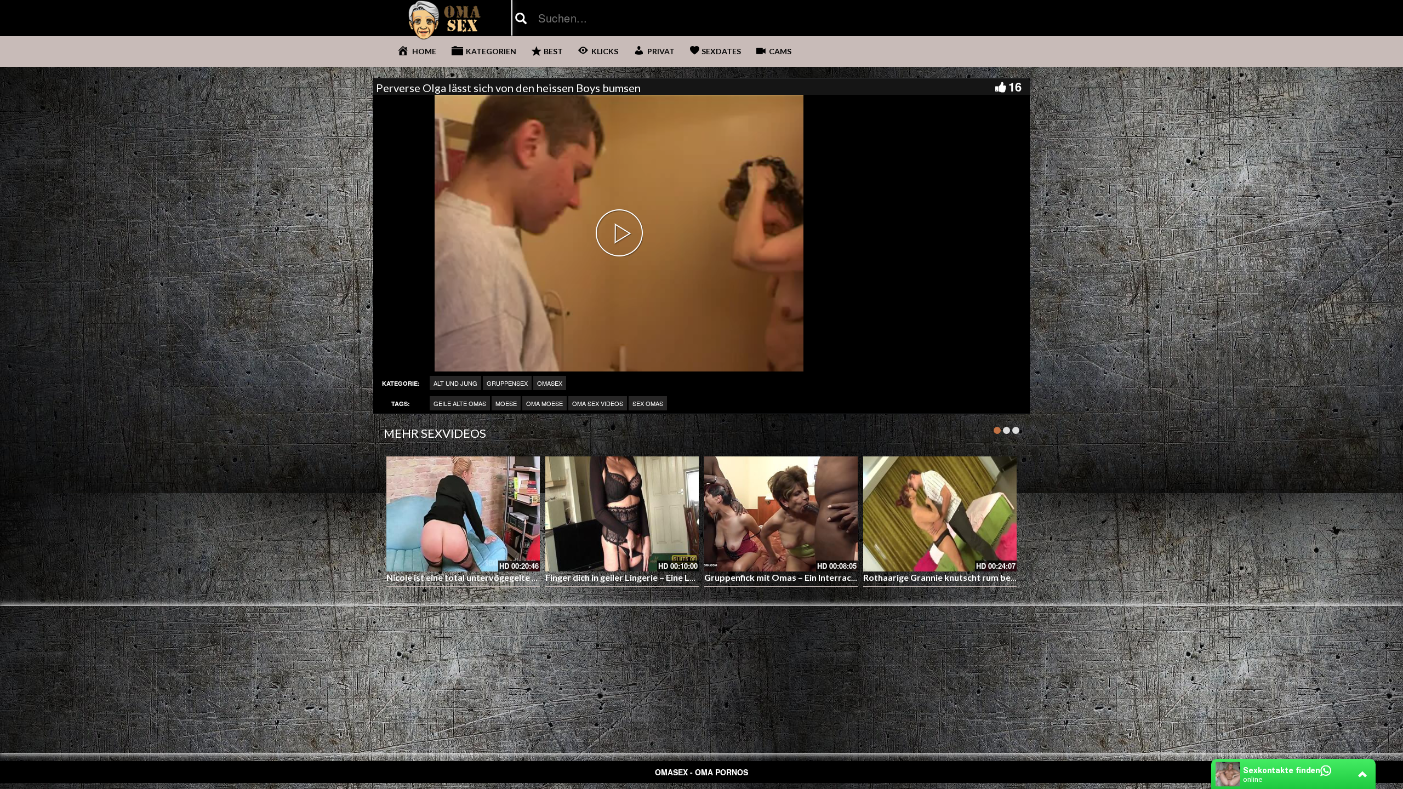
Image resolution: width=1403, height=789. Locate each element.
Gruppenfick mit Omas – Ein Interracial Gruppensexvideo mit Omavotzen (852, 577)
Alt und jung (455, 383)
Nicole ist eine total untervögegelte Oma (469, 577)
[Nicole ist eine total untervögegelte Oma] (463, 513)
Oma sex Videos (597, 403)
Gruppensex (507, 383)
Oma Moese (544, 403)
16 (1015, 86)
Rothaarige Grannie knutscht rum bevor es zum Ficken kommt (988, 577)
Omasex (549, 383)
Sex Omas (647, 403)
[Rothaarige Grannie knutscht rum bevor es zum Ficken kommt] (940, 513)
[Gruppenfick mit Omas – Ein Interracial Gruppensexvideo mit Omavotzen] (781, 513)
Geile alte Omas (460, 403)
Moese (506, 403)
